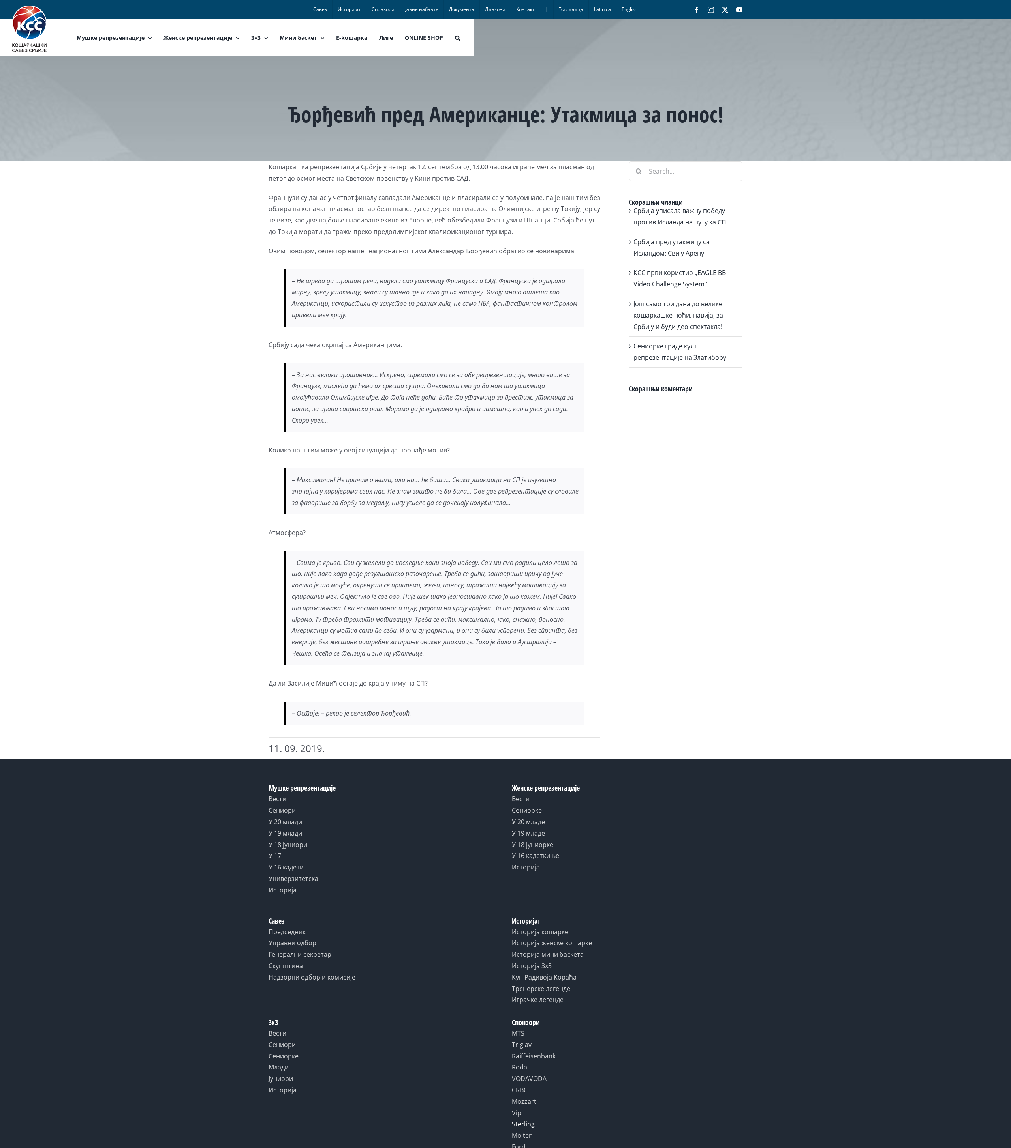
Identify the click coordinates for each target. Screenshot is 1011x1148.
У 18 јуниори (288, 844)
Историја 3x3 (532, 965)
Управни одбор (292, 943)
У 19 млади (285, 833)
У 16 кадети (286, 867)
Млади (279, 1067)
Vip (516, 1113)
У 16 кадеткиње (535, 855)
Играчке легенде (538, 999)
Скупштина (286, 965)
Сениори (282, 810)
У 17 (275, 855)
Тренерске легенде (541, 988)
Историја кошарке (540, 931)
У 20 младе (528, 821)
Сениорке (527, 810)
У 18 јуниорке (532, 844)
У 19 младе (528, 833)
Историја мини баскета (548, 954)
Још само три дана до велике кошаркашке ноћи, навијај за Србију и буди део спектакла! (678, 315)
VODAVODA (529, 1078)
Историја (283, 890)
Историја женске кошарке (552, 943)
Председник (287, 931)
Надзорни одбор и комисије (312, 977)
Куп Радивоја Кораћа (544, 977)
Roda (519, 1067)
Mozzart (524, 1101)
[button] (457, 37)
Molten (522, 1135)
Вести (277, 799)
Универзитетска (293, 878)
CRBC (520, 1090)
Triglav (522, 1044)
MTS (518, 1033)
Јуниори (281, 1078)
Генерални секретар (300, 954)
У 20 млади (285, 821)
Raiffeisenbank (534, 1056)
